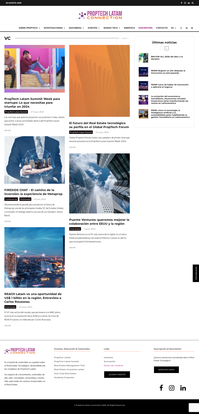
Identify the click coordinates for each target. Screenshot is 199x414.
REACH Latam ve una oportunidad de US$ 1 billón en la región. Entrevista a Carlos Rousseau (33, 297)
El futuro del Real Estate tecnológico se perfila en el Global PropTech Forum (99, 125)
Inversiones (10, 307)
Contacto (162, 28)
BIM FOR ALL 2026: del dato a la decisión (167, 58)
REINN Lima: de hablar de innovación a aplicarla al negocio (170, 86)
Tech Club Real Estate (65, 373)
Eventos (92, 28)
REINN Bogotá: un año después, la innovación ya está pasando (168, 72)
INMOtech (129, 28)
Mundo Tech (111, 28)
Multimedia (75, 28)
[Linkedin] (189, 2)
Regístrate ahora (166, 370)
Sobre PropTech (28, 28)
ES (172, 28)
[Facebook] (181, 2)
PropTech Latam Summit (16, 112)
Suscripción (145, 28)
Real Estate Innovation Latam (69, 369)
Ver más (7, 130)
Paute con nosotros (113, 365)
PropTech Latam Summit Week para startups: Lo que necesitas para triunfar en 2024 (32, 102)
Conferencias (11, 199)
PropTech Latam (62, 357)
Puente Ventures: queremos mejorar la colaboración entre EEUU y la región (99, 221)
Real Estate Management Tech (69, 365)
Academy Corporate (64, 377)
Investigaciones (53, 28)
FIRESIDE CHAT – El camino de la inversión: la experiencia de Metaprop (33, 192)
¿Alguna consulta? (117, 374)
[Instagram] (185, 2)
